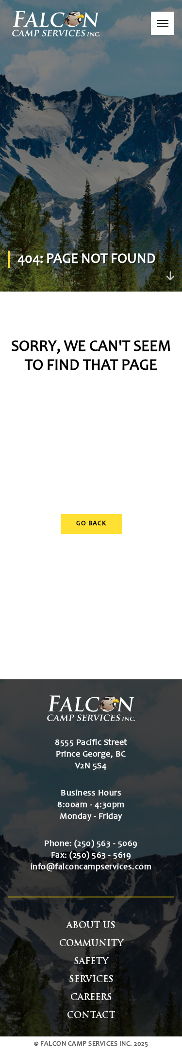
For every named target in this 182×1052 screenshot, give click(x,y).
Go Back (91, 523)
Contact (91, 1016)
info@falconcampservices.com (91, 867)
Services (91, 980)
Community (91, 944)
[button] (162, 23)
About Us (91, 926)
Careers (91, 998)
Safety (91, 962)
